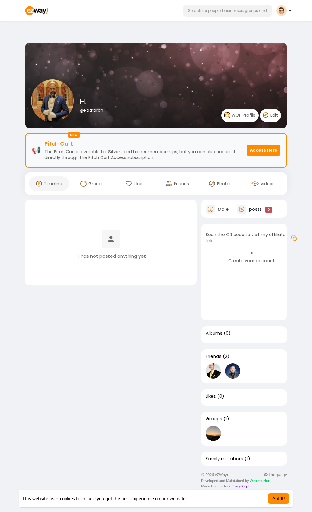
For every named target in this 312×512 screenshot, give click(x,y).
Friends (214, 356)
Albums (214, 333)
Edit (273, 115)
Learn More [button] (199, 498)
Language (277, 475)
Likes (211, 396)
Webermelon (260, 480)
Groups (214, 418)
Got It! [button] (278, 498)
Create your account (251, 261)
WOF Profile (243, 115)
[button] (227, 11)
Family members (224, 458)
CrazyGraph (240, 486)
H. (83, 101)
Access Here (263, 150)
